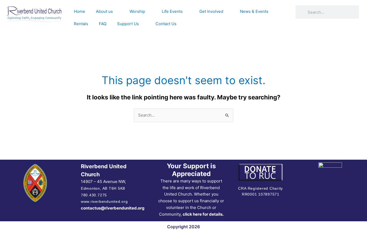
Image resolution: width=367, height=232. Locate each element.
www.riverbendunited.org (104, 201)
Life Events (172, 11)
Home (79, 11)
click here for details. (203, 214)
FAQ (102, 23)
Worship (137, 11)
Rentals (81, 23)
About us (104, 11)
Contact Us (166, 23)
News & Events (254, 11)
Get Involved (211, 11)
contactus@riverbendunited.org (113, 208)
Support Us (128, 23)
